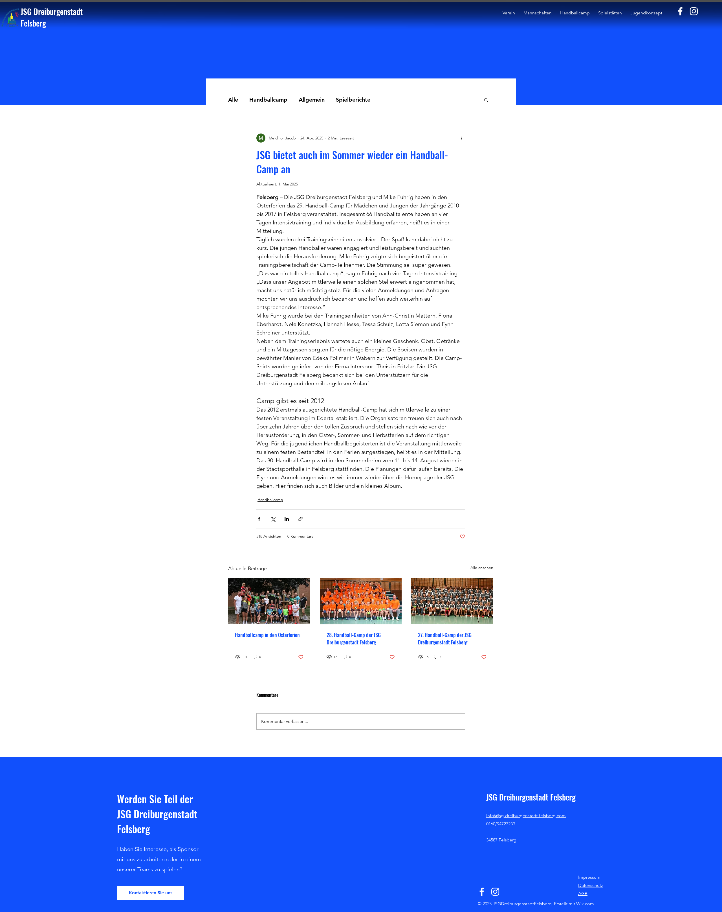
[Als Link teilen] (300, 519)
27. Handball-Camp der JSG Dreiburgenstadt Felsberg (445, 638)
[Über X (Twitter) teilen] (273, 519)
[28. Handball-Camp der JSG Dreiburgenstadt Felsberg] (361, 601)
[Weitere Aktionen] (461, 138)
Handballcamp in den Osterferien (267, 634)
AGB (582, 893)
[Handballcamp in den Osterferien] (269, 601)
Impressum (589, 877)
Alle (233, 99)
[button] (486, 99)
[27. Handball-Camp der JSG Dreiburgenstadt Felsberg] (452, 601)
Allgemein (312, 99)
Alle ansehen (481, 567)
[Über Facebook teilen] (259, 519)
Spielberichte (353, 99)
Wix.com (585, 903)
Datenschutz (590, 885)
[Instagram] (693, 11)
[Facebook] (680, 11)
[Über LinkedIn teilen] (286, 519)
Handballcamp (268, 99)
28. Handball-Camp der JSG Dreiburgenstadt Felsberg (354, 638)
